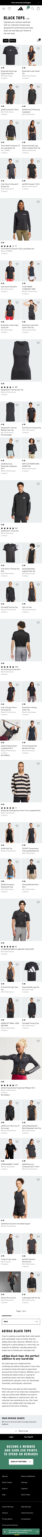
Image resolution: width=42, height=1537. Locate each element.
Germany (24, 1534)
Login (11, 1437)
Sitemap (24, 1482)
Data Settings (26, 1507)
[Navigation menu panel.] (4, 8)
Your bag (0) (28, 1437)
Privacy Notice (7, 1519)
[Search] (32, 8)
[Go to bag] (38, 8)
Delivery (5, 1476)
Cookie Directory (27, 1513)
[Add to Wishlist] (17, 49)
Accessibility (25, 1519)
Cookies (5, 1513)
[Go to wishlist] (9, 8)
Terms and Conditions (10, 1525)
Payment (24, 1488)
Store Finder (25, 1495)
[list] (17, 41)
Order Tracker (7, 1482)
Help (3, 1495)
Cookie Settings (7, 1507)
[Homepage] (20, 9)
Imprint (5, 1488)
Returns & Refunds (28, 1476)
